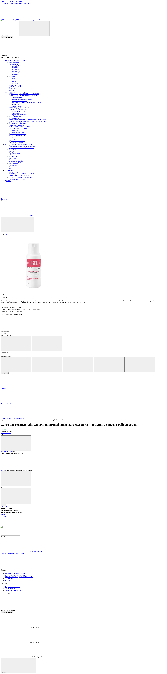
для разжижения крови (19, 111)
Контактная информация (21, 3)
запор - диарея (17, 97)
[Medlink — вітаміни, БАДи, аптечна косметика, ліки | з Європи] (10, 535)
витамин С (16, 69)
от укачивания (17, 106)
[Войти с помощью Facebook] (16, 343)
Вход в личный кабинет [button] (12, 587)
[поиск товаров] (34, 28)
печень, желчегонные (19, 101)
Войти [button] (3, 470)
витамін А (15, 66)
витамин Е (15, 73)
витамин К (16, 75)
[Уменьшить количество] (16, 478)
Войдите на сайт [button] (6, 451)
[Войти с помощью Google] (47, 343)
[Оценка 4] (109, 364)
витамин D (16, 71)
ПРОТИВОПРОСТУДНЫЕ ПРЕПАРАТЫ (19, 144)
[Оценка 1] (16, 364)
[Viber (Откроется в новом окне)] (73, 18)
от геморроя (16, 113)
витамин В (16, 68)
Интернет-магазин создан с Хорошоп (13, 553)
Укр (6, 234)
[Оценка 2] (47, 364)
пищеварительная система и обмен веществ (26, 102)
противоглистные (18, 132)
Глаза (14, 137)
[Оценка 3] (78, 364)
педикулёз (15, 130)
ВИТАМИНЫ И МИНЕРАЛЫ (15, 61)
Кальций (15, 83)
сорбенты (15, 104)
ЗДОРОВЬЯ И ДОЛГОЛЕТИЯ (15, 92)
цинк (14, 81)
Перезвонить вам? (7, 37)
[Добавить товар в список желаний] (16, 443)
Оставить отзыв (6, 433)
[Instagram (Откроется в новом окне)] (15, 18)
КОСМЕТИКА (10, 170)
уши (13, 139)
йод (13, 78)
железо (14, 80)
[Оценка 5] (139, 364)
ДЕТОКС (8, 181)
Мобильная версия (36, 551)
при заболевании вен (19, 115)
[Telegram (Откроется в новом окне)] (44, 18)
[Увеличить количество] (16, 496)
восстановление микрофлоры (22, 99)
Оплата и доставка (7, 3)
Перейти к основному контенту (11, 1)
